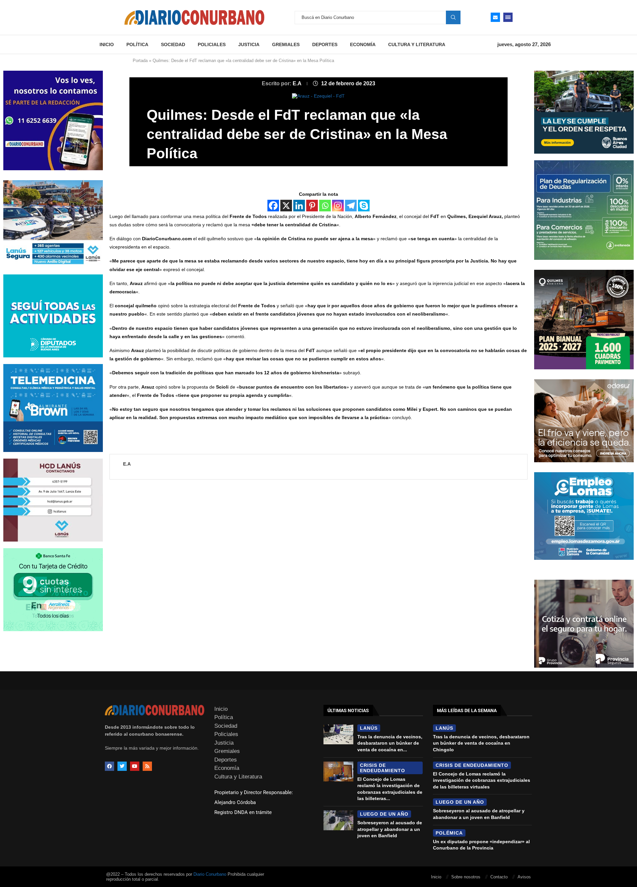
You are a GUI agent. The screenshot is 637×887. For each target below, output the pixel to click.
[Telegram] (351, 205)
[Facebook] (273, 205)
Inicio (107, 44)
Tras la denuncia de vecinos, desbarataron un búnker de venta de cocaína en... (389, 743)
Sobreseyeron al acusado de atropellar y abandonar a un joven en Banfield (389, 829)
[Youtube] (134, 766)
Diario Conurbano (209, 874)
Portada (140, 60)
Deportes (324, 44)
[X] (286, 205)
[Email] (495, 17)
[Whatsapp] (325, 205)
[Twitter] (122, 766)
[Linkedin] (299, 205)
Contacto (499, 876)
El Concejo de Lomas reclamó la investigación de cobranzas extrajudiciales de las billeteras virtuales (481, 780)
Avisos (524, 876)
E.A (298, 83)
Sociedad (173, 44)
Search (453, 17)
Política (137, 44)
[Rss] (147, 766)
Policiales (212, 44)
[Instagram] (338, 205)
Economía (363, 44)
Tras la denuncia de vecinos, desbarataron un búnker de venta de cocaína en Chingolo (481, 743)
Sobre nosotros (465, 876)
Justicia (248, 44)
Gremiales (286, 44)
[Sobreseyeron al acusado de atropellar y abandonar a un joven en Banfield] (338, 820)
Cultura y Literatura (416, 44)
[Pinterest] (312, 205)
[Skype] (364, 205)
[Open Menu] (508, 17)
